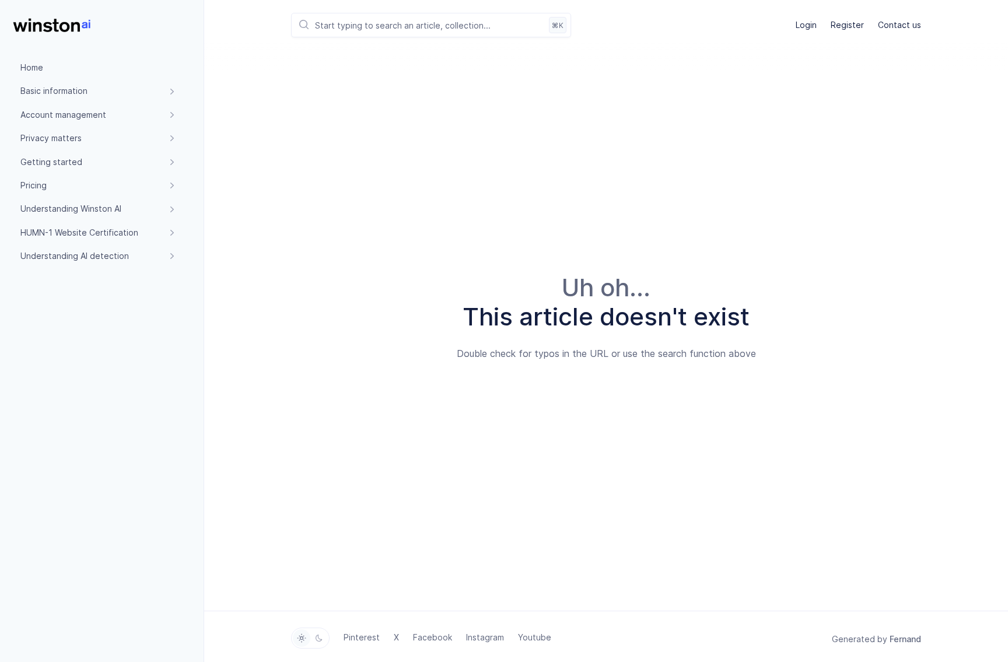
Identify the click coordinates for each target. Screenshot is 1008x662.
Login (806, 25)
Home (31, 67)
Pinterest (362, 637)
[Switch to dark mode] (319, 638)
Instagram (485, 637)
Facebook (432, 637)
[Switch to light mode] (301, 638)
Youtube (534, 637)
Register (847, 25)
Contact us (899, 25)
